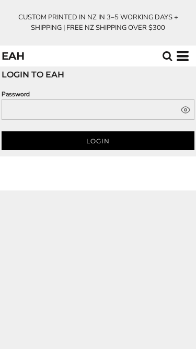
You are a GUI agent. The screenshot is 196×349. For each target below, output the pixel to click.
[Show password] (185, 110)
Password (16, 94)
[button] (167, 56)
